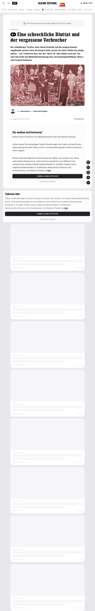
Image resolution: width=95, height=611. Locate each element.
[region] (47, 10)
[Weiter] (87, 9)
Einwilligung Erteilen (47, 176)
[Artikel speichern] (88, 172)
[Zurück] (2, 9)
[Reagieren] (88, 162)
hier (49, 171)
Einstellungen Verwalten (47, 181)
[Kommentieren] (88, 167)
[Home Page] (47, 3)
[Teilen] (88, 177)
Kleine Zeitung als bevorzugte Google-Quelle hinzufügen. (49, 23)
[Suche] (8, 3)
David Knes (25, 111)
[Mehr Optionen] (88, 183)
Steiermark (80, 119)
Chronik (14, 29)
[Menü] (3, 3)
